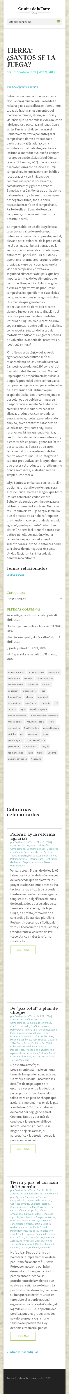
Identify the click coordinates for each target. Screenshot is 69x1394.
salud (30, 752)
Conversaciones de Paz (23, 1207)
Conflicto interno (40, 1026)
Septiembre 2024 (28, 1244)
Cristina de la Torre (24, 72)
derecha (46, 684)
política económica (36, 740)
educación (13, 690)
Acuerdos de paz (19, 845)
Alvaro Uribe (54, 672)
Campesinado (17, 848)
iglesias (29, 697)
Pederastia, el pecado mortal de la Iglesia (30, 615)
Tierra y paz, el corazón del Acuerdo (34, 1184)
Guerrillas (15, 1220)
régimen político (15, 752)
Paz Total (47, 1043)
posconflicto (13, 746)
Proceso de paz (34, 1049)
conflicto (28, 678)
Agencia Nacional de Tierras (31, 1197)
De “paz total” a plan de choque (34, 1010)
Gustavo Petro (14, 697)
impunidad (42, 697)
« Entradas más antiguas (22, 1352)
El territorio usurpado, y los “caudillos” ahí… (32, 637)
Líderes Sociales (44, 1036)
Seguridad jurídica (33, 862)
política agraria (15, 574)
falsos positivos (29, 690)
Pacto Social (23, 1043)
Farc (43, 690)
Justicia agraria (18, 855)
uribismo (52, 752)
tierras (40, 752)
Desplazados (27, 1217)
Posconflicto (17, 1049)
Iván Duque (30, 703)
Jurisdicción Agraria (41, 852)
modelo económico (17, 715)
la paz (23, 709)
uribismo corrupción (17, 758)
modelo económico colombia (44, 715)
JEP (56, 703)
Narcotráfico (49, 855)
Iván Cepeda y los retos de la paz (25, 654)
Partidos (36, 1043)
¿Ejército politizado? (18, 648)
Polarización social (20, 1046)
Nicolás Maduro (31, 728)
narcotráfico (14, 728)
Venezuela (36, 758)
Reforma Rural (36, 859)
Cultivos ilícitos (32, 1214)
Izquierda (45, 703)
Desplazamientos (45, 1217)
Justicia (12, 709)
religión (45, 746)
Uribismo (34, 1247)
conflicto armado (45, 678)
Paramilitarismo (18, 1230)
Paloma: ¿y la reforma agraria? (32, 836)
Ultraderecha (17, 865)
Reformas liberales (20, 1056)
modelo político (15, 721)
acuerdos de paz (36, 672)
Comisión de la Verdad (39, 1022)
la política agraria (38, 709)
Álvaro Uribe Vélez (40, 845)
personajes (33, 734)
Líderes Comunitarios (22, 1036)
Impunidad (22, 1033)
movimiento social (35, 721)
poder (45, 734)
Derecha (43, 1029)
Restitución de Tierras (45, 1056)
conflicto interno (15, 684)
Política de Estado (46, 1234)
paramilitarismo (51, 728)
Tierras (48, 862)
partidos (12, 734)
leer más (23, 949)
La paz (46, 1033)
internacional (14, 703)
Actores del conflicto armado (26, 1019)
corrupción (33, 684)
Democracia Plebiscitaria (24, 1029)
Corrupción (31, 1210)
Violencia (24, 1060)
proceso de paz (31, 746)
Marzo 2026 (34, 855)
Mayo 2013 (13, 87)
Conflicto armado (36, 848)
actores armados (16, 672)
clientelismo (14, 678)
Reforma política (29, 1053)
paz (22, 734)
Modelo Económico (20, 1039)
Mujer (51, 721)
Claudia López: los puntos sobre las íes (29, 626)
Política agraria (29, 87)
